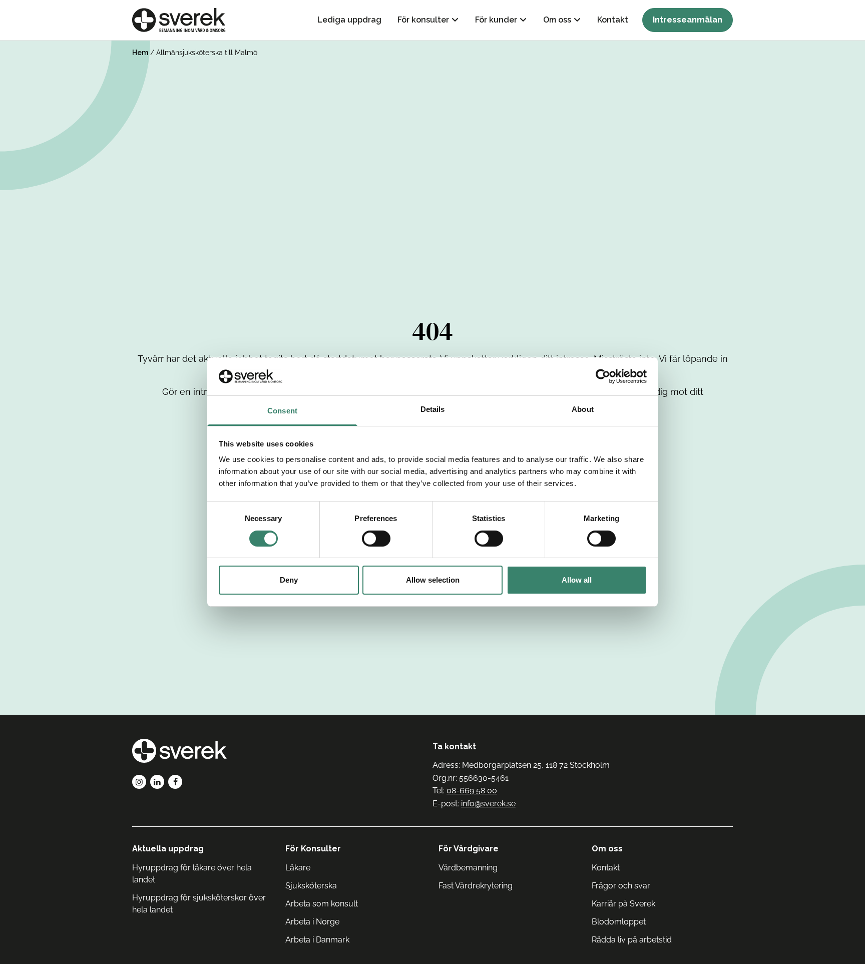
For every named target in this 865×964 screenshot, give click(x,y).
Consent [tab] (282, 411)
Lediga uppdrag (349, 20)
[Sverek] (179, 20)
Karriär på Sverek (623, 903)
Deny (289, 580)
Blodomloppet (619, 921)
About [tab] (583, 409)
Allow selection (433, 580)
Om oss (557, 20)
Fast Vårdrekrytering (476, 885)
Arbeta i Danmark (317, 939)
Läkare (297, 867)
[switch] (376, 539)
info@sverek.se (488, 803)
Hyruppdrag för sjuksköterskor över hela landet (199, 903)
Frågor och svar (621, 885)
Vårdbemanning (468, 867)
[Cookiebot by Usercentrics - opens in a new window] (603, 376)
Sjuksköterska (311, 885)
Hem (140, 53)
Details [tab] (432, 409)
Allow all (577, 580)
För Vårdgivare (469, 848)
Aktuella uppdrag (168, 848)
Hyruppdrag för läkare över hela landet (192, 873)
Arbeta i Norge (312, 921)
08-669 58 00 (472, 790)
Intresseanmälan (687, 20)
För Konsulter (313, 848)
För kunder (496, 20)
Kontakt (612, 20)
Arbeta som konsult (321, 903)
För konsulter (423, 20)
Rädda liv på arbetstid (632, 939)
